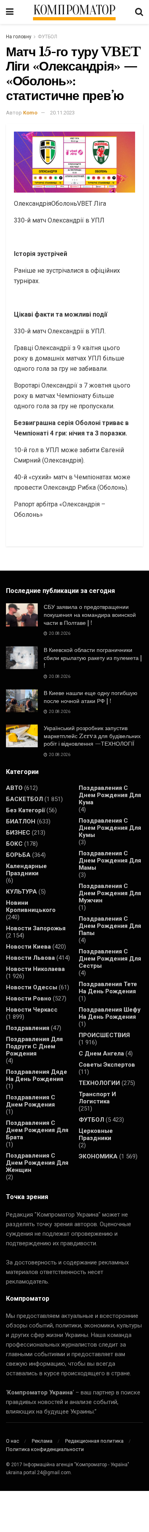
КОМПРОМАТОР (74, 10)
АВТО (14, 788)
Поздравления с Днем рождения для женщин (37, 1163)
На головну (18, 36)
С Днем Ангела (101, 1053)
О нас (12, 1441)
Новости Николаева (35, 969)
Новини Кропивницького (31, 906)
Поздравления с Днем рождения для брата (37, 1130)
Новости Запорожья (36, 928)
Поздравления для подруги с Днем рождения (34, 1046)
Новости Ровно (28, 998)
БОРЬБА (18, 855)
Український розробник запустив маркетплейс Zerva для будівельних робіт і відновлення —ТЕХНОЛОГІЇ (92, 736)
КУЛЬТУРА (21, 891)
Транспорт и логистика (97, 1098)
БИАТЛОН (20, 821)
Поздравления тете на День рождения (108, 988)
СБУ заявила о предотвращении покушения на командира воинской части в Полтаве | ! (90, 614)
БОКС (14, 843)
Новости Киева (28, 946)
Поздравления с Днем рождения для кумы (110, 828)
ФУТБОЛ (47, 36)
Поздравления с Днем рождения (30, 1101)
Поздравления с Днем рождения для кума (110, 795)
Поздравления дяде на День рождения (36, 1075)
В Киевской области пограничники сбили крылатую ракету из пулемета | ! (93, 657)
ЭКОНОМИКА (98, 1156)
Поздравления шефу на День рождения (110, 1013)
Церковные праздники (96, 1134)
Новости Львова (30, 957)
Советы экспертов (107, 1064)
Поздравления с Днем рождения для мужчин (110, 893)
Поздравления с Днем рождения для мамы (110, 860)
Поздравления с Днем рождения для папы (110, 926)
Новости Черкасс (32, 1009)
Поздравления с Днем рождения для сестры (110, 958)
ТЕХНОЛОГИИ (99, 1083)
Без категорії (25, 810)
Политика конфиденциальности (45, 1449)
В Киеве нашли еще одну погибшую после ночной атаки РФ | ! (90, 697)
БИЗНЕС (18, 832)
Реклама (42, 1441)
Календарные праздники (26, 869)
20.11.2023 (62, 113)
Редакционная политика (94, 1441)
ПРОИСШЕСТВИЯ (104, 1035)
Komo (30, 113)
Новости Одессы (31, 987)
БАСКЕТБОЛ (24, 799)
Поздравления (27, 1028)
